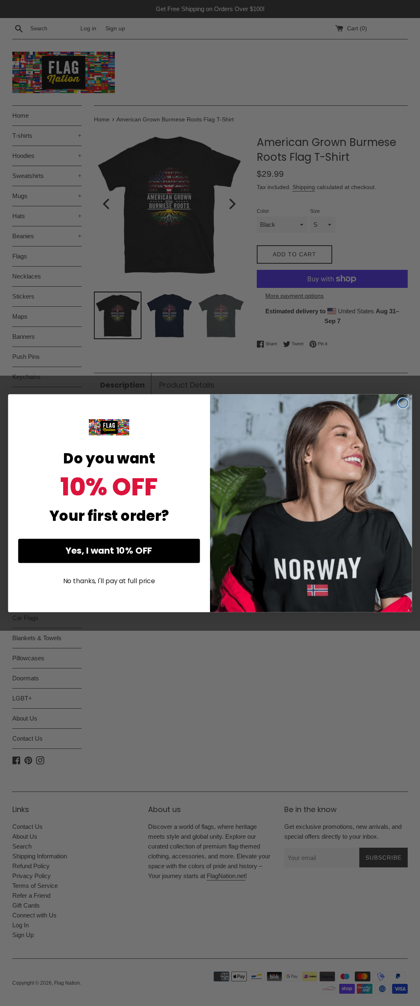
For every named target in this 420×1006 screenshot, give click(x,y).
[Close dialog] (403, 403)
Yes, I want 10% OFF (109, 550)
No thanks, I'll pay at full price (109, 581)
